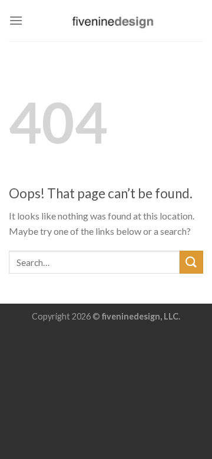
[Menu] (16, 20)
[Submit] (191, 262)
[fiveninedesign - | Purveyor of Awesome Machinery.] (113, 20)
